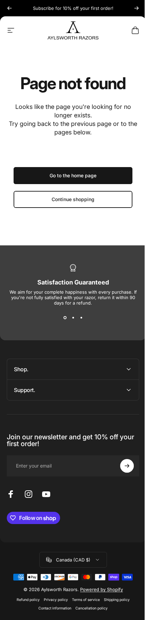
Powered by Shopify (98, 589)
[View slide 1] (65, 318)
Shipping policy (114, 600)
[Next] (136, 8)
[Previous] (9, 8)
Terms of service (83, 600)
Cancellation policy (89, 608)
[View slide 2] (73, 318)
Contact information (52, 608)
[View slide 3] (81, 318)
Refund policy (25, 600)
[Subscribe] (122, 466)
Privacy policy (53, 600)
